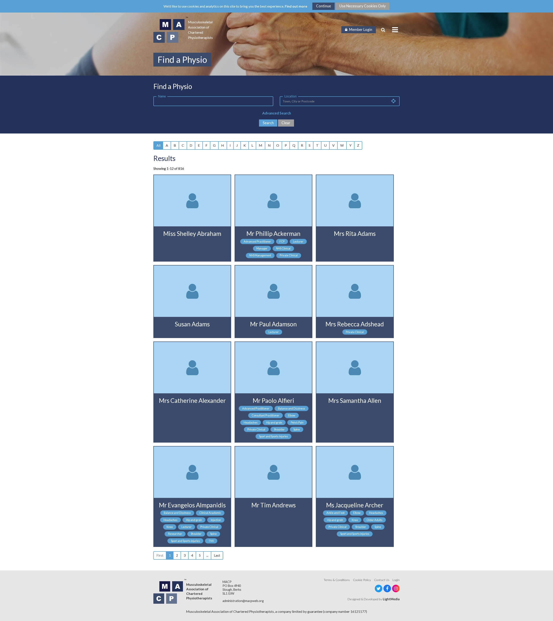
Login (396, 580)
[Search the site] (383, 30)
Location (290, 96)
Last (217, 555)
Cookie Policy (362, 580)
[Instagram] (396, 588)
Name (162, 96)
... (207, 555)
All (158, 145)
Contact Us (381, 580)
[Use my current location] (393, 101)
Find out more (296, 6)
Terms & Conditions (337, 580)
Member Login (360, 29)
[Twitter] (378, 588)
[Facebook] (387, 588)
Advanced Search (276, 113)
